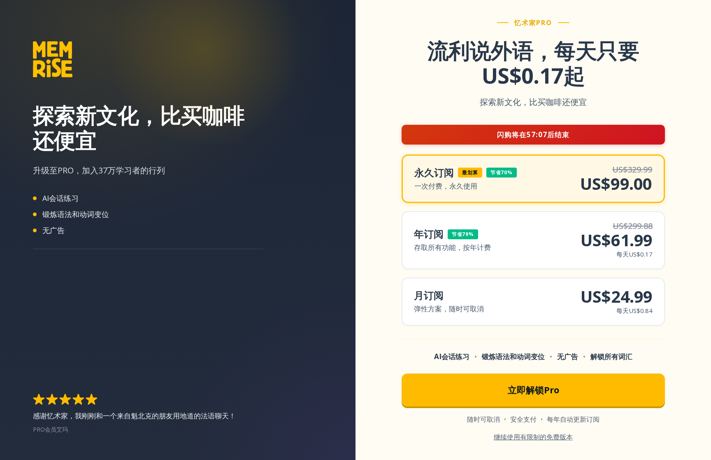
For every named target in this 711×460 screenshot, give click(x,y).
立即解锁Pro (533, 389)
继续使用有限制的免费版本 (533, 436)
